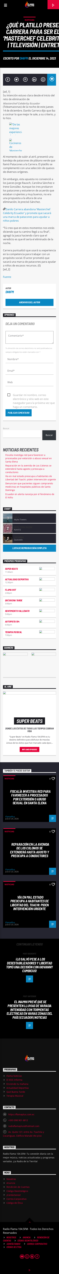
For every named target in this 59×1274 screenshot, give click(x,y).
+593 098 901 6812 (18, 1120)
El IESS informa (14, 1079)
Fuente (7, 277)
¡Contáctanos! (13, 1194)
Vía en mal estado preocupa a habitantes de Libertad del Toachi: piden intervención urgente (29, 903)
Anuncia (10, 1182)
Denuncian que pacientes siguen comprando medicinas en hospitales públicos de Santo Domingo (29, 487)
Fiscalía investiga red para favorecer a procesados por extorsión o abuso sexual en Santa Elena (28, 458)
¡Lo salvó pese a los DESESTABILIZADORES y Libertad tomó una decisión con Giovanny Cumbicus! (29, 965)
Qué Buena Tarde (13, 600)
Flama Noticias (14, 1075)
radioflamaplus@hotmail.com (23, 1126)
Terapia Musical (13, 632)
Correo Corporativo (16, 1198)
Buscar (6, 428)
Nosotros (11, 1178)
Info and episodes (29, 749)
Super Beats (11, 568)
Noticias (29, 19)
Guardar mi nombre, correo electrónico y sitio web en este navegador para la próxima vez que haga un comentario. (34, 395)
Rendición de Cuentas (18, 1186)
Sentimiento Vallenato (17, 610)
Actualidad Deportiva (17, 579)
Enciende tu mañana (17, 1083)
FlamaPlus (10, 816)
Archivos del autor (29, 302)
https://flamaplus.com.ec (21, 1114)
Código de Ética (14, 1202)
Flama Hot (10, 589)
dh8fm (24, 58)
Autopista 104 (12, 621)
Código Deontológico (17, 1190)
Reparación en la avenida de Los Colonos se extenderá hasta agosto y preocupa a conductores (28, 469)
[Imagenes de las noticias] (29, 129)
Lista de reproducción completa (29, 547)
